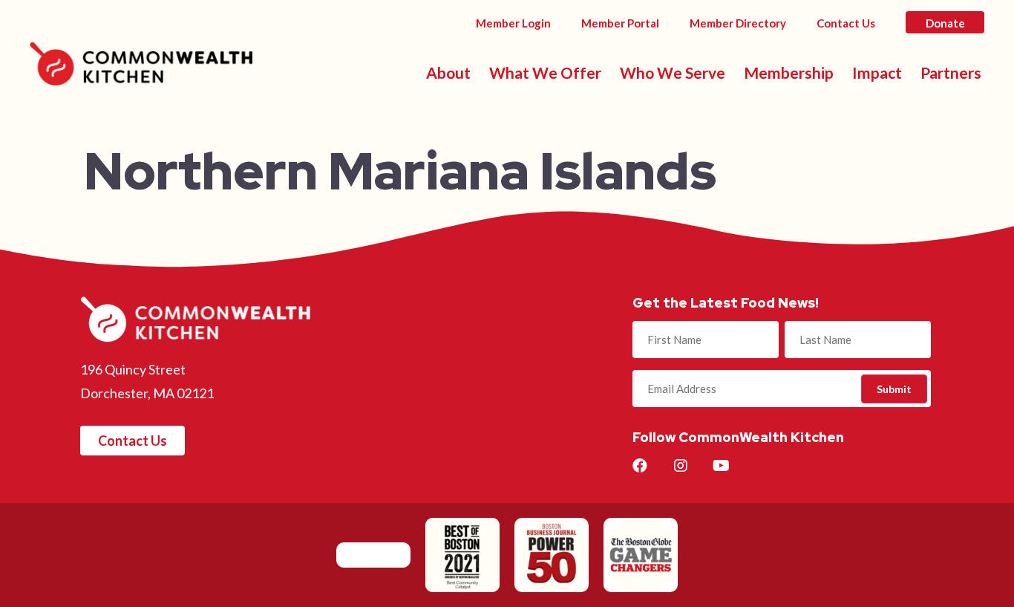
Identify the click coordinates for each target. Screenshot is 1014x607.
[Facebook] (639, 465)
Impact (877, 72)
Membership (789, 72)
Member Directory (738, 23)
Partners (950, 72)
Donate (945, 23)
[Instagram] (680, 465)
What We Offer (545, 72)
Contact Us (846, 23)
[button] (132, 440)
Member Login (513, 23)
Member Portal (620, 23)
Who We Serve (672, 72)
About (448, 72)
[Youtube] (721, 465)
